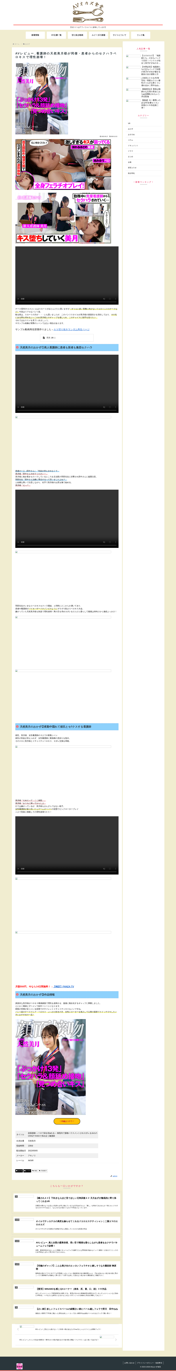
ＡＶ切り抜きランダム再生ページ (72, 329)
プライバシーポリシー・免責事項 (149, 1363)
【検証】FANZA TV (63, 986)
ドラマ (28, 1171)
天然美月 (44, 1171)
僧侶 (35, 1171)
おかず (20, 1171)
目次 (48, 338)
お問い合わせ (129, 1363)
